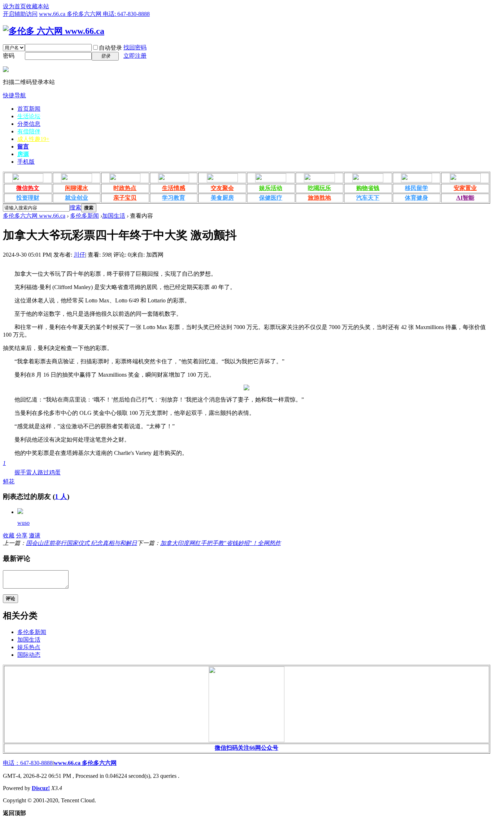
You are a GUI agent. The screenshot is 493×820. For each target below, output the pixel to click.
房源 (23, 154)
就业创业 (76, 198)
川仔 (79, 255)
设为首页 (14, 6)
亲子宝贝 (124, 198)
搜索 (75, 207)
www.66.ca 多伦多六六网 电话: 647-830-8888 (94, 14)
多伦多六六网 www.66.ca (34, 216)
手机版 (26, 162)
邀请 (34, 535)
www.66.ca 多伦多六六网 (85, 763)
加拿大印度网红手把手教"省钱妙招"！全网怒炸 (220, 543)
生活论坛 (28, 116)
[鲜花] (20, 512)
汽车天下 (367, 198)
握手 (20, 472)
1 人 (61, 496)
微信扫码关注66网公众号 (246, 748)
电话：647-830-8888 (28, 763)
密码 (8, 56)
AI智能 (465, 198)
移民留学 (416, 188)
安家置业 (465, 188)
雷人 (32, 472)
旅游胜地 (319, 198)
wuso (23, 523)
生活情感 (173, 188)
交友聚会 (222, 188)
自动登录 (110, 48)
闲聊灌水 (76, 188)
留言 (23, 146)
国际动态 (28, 655)
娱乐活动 (270, 188)
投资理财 (27, 198)
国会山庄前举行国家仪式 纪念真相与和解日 (81, 543)
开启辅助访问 (20, 14)
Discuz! (41, 788)
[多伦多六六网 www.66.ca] (53, 31)
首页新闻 (28, 109)
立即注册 (135, 56)
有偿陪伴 (28, 131)
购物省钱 (367, 188)
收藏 (8, 535)
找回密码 (135, 47)
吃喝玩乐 (319, 188)
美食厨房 (222, 198)
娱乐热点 (28, 647)
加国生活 (113, 216)
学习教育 (173, 198)
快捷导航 (14, 95)
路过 (43, 472)
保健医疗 (270, 198)
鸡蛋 (55, 472)
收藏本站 (37, 6)
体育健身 (416, 198)
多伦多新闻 (84, 216)
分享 (21, 535)
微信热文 (27, 188)
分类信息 (28, 124)
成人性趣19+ (33, 139)
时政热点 (124, 188)
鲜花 (8, 472)
